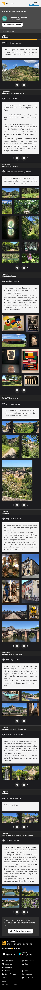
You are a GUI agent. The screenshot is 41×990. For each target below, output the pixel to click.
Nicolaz (23, 18)
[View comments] (23, 267)
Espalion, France (13, 519)
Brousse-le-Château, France (18, 172)
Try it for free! (34, 5)
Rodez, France (12, 281)
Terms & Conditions (10, 984)
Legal (4, 981)
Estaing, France (13, 660)
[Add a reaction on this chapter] (17, 85)
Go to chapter (6, 31)
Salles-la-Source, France (16, 734)
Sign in (36, 2)
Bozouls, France (13, 404)
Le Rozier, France (13, 98)
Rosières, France (13, 43)
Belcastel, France (13, 798)
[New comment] (23, 85)
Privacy (5, 978)
